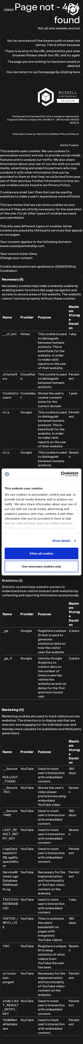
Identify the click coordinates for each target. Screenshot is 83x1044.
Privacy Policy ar (69, 133)
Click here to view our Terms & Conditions (35, 133)
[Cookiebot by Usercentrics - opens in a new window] (60, 474)
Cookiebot (8, 270)
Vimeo (25, 334)
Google (26, 412)
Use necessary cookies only (41, 566)
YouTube (27, 768)
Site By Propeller (69, 145)
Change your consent (16, 258)
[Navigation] (9, 10)
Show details (61, 540)
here (76, 72)
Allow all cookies (41, 553)
